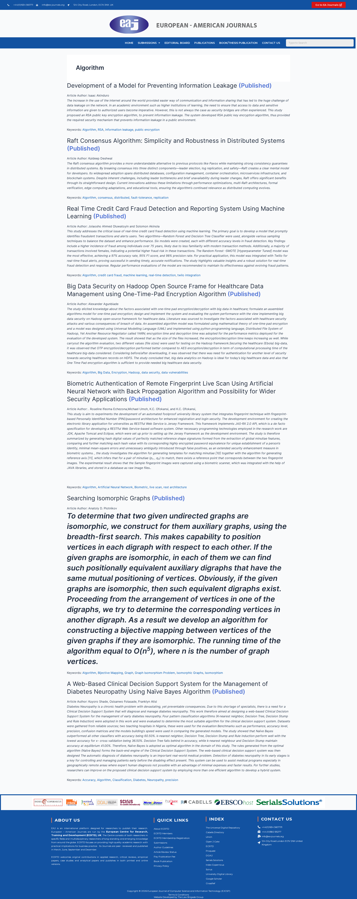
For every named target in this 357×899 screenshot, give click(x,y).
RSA (101, 129)
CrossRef (210, 883)
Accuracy (88, 780)
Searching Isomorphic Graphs (108, 498)
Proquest (211, 850)
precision (171, 780)
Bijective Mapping (110, 673)
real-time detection (162, 275)
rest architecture (175, 487)
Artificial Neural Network (115, 487)
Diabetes (139, 780)
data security (150, 372)
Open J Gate (212, 841)
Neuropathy (155, 780)
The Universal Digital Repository (223, 827)
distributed (121, 197)
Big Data (104, 372)
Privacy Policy (161, 865)
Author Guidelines (163, 847)
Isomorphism (214, 673)
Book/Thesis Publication (238, 43)
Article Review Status (165, 852)
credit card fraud (110, 275)
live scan (155, 487)
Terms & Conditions (178, 894)
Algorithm (89, 129)
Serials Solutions (214, 860)
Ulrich (209, 837)
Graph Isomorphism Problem (155, 673)
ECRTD (210, 846)
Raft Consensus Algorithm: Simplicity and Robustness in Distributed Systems (176, 140)
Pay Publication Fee (164, 856)
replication (161, 197)
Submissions (147, 43)
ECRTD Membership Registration (172, 838)
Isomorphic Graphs (190, 673)
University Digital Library (219, 874)
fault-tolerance (141, 197)
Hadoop (134, 372)
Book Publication (163, 861)
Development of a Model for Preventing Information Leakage (152, 85)
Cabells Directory (215, 832)
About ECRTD (161, 828)
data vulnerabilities (174, 372)
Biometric (141, 487)
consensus (105, 197)
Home (129, 43)
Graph (129, 673)
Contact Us (271, 43)
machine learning (135, 275)
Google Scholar (214, 878)
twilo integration (188, 275)
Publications (204, 43)
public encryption (147, 129)
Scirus (209, 869)
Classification (121, 780)
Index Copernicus (215, 864)
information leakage (119, 129)
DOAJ (209, 855)
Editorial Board (177, 43)
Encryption (119, 372)
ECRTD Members (163, 833)
